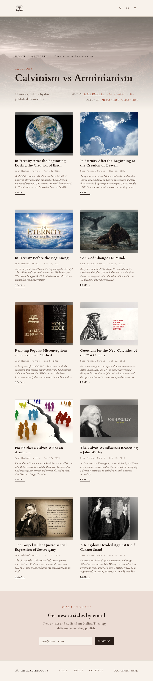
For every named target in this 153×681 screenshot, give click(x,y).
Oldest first (129, 100)
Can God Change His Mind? (102, 258)
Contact (96, 670)
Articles (39, 56)
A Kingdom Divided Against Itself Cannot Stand (107, 547)
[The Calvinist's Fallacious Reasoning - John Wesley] (109, 421)
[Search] (128, 8)
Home (20, 56)
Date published (94, 94)
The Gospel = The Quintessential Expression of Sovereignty (41, 547)
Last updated (116, 94)
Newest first (110, 100)
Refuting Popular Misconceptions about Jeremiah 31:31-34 (41, 353)
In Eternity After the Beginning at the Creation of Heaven (107, 163)
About (78, 670)
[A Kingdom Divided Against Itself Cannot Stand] (109, 518)
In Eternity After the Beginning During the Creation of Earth (40, 163)
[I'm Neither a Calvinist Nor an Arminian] (44, 421)
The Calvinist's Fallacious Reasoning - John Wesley (109, 450)
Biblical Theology (129, 670)
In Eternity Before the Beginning (42, 258)
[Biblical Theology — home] (19, 8)
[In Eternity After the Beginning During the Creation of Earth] (44, 134)
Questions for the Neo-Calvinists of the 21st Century (108, 353)
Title (130, 94)
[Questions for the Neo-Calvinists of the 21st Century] (109, 324)
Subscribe (104, 641)
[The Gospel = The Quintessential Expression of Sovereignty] (44, 518)
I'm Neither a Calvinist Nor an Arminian (39, 450)
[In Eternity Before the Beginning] (44, 231)
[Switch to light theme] (120, 8)
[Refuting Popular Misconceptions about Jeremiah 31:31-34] (44, 324)
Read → (20, 192)
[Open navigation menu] (135, 8)
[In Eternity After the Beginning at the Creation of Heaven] (109, 134)
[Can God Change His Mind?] (109, 231)
